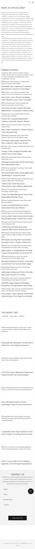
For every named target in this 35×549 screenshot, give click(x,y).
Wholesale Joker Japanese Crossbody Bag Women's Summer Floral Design (16, 87)
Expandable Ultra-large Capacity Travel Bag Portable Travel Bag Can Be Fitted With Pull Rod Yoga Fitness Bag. (16, 433)
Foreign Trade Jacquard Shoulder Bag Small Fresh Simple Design (16, 152)
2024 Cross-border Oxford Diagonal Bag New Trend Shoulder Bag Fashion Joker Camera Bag (16, 462)
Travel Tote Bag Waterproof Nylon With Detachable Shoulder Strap (17, 196)
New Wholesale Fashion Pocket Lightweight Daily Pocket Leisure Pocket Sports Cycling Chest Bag (17, 403)
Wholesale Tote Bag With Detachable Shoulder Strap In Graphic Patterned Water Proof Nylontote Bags (16, 241)
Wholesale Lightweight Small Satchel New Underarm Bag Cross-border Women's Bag (15, 141)
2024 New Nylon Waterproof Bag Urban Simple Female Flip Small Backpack (17, 373)
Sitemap (23, 543)
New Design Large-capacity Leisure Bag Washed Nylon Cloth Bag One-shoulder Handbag (17, 295)
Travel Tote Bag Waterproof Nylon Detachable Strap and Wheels (15, 206)
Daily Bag (5, 316)
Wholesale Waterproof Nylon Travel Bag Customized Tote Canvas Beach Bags (17, 262)
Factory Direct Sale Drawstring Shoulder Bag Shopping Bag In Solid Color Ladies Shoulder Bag (17, 217)
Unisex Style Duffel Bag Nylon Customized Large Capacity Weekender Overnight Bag (17, 185)
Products (21, 316)
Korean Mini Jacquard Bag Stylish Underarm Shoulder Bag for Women (15, 120)
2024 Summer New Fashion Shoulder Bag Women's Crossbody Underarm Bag (17, 109)
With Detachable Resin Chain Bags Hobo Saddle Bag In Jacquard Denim (17, 174)
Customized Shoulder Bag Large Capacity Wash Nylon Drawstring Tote (16, 228)
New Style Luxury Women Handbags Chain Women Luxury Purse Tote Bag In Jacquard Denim (17, 98)
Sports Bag (13, 316)
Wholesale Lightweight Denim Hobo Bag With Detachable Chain (17, 163)
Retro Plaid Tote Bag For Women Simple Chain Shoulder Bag (17, 131)
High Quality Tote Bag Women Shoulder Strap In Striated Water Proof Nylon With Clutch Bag (17, 251)
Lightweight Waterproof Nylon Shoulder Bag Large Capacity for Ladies (17, 273)
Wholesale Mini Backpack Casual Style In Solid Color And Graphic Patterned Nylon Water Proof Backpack (17, 344)
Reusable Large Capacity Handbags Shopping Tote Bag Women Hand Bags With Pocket (16, 284)
